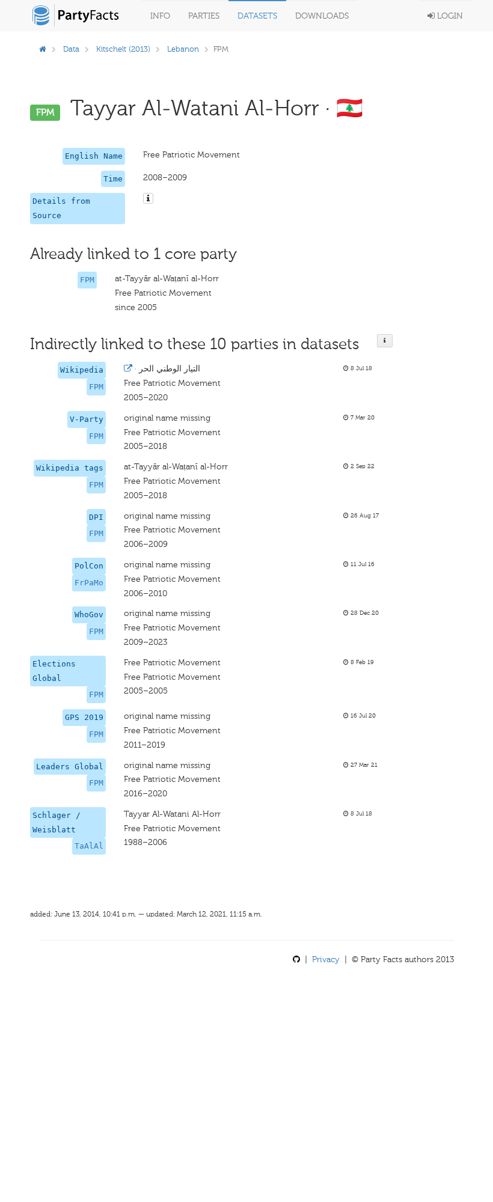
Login (449, 16)
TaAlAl (89, 845)
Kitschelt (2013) (123, 48)
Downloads (322, 16)
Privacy (326, 959)
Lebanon (183, 48)
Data (71, 48)
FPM (87, 279)
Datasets (257, 16)
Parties (203, 16)
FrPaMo (89, 582)
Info (160, 16)
